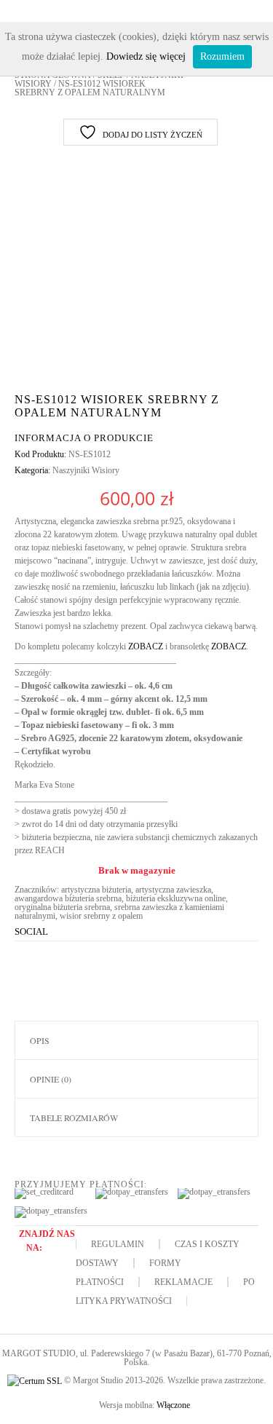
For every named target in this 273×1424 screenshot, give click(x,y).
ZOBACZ (145, 646)
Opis (40, 1040)
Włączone (173, 1405)
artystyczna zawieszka (173, 890)
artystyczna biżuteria (96, 890)
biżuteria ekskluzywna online (176, 898)
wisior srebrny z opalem (101, 916)
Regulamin (117, 1244)
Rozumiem (222, 56)
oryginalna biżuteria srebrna (62, 907)
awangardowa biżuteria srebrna (68, 898)
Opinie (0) (50, 1079)
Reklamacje (183, 1282)
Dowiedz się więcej (146, 56)
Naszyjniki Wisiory (85, 470)
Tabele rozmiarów (74, 1117)
